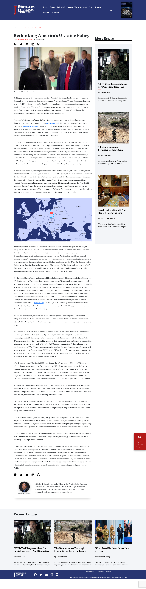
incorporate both (52, 123)
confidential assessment (31, 126)
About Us (46, 12)
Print (91, 7)
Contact (55, 12)
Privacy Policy (90, 572)
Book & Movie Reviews (77, 7)
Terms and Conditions (104, 572)
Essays (52, 7)
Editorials (61, 7)
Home (45, 7)
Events (98, 7)
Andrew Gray (39, 302)
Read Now (127, 10)
